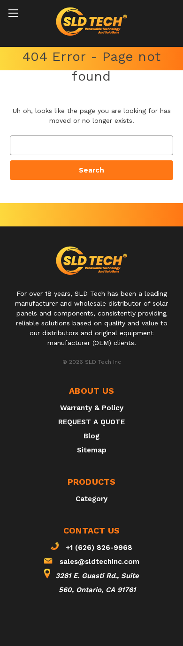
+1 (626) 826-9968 (99, 547)
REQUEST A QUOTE (91, 422)
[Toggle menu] (13, 13)
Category (91, 499)
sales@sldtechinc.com (99, 561)
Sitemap (92, 450)
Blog (91, 436)
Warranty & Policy (91, 408)
